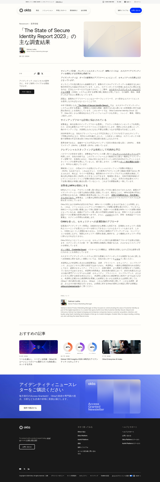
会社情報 (84, 10)
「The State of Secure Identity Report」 (93, 105)
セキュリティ (83, 475)
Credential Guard (79, 249)
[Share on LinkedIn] (38, 74)
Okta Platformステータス (130, 439)
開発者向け (74, 10)
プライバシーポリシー (57, 475)
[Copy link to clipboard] (35, 74)
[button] (137, 476)
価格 (79, 443)
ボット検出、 (66, 249)
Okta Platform (82, 435)
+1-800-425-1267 (31, 440)
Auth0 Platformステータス (131, 443)
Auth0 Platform (83, 439)
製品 (37, 10)
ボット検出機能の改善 (129, 162)
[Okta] (25, 10)
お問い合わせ (135, 10)
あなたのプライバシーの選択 (120, 476)
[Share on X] (42, 74)
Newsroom (24, 24)
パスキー (109, 215)
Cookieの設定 (105, 475)
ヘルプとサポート (128, 432)
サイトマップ (94, 475)
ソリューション (47, 10)
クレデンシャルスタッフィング (126, 154)
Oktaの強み (82, 432)
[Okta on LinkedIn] (29, 469)
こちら (117, 259)
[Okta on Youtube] (20, 469)
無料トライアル (123, 10)
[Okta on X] (24, 469)
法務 (46, 475)
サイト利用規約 (71, 475)
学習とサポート (61, 10)
